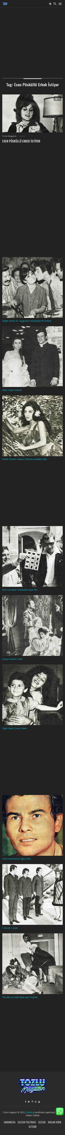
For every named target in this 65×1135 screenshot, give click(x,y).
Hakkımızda (9, 1122)
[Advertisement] (32, 40)
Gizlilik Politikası (27, 1122)
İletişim (32, 1126)
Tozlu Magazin (9, 136)
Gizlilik (42, 1122)
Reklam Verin (54, 1122)
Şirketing (30, 1112)
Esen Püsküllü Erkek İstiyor (21, 141)
